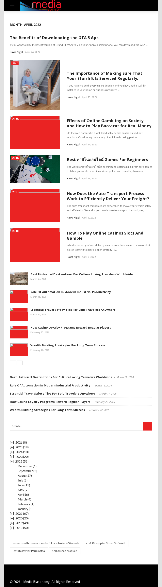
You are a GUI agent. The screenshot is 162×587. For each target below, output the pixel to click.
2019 (19, 523)
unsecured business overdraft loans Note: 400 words (46, 543)
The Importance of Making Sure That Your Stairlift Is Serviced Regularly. (104, 76)
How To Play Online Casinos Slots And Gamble (105, 235)
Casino (15, 118)
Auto (15, 191)
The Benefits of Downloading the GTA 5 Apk (54, 37)
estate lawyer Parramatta (29, 550)
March (22, 499)
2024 (19, 452)
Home (15, 63)
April (21, 494)
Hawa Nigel (16, 52)
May (21, 490)
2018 (19, 528)
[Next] (20, 363)
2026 (19, 442)
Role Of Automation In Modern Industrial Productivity (70, 292)
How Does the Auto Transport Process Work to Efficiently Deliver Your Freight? (108, 196)
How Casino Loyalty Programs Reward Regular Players (70, 327)
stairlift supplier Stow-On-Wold (105, 543)
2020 (19, 518)
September (25, 471)
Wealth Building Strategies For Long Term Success (67, 345)
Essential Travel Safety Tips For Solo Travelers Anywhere (73, 310)
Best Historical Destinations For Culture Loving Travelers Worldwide (81, 274)
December (25, 466)
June (21, 485)
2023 (19, 456)
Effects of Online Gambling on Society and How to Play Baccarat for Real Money (109, 123)
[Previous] (13, 363)
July (20, 480)
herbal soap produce (64, 550)
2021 (19, 513)
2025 (19, 447)
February (24, 504)
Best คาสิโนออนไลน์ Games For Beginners (107, 159)
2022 (18, 461)
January (23, 509)
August (22, 475)
